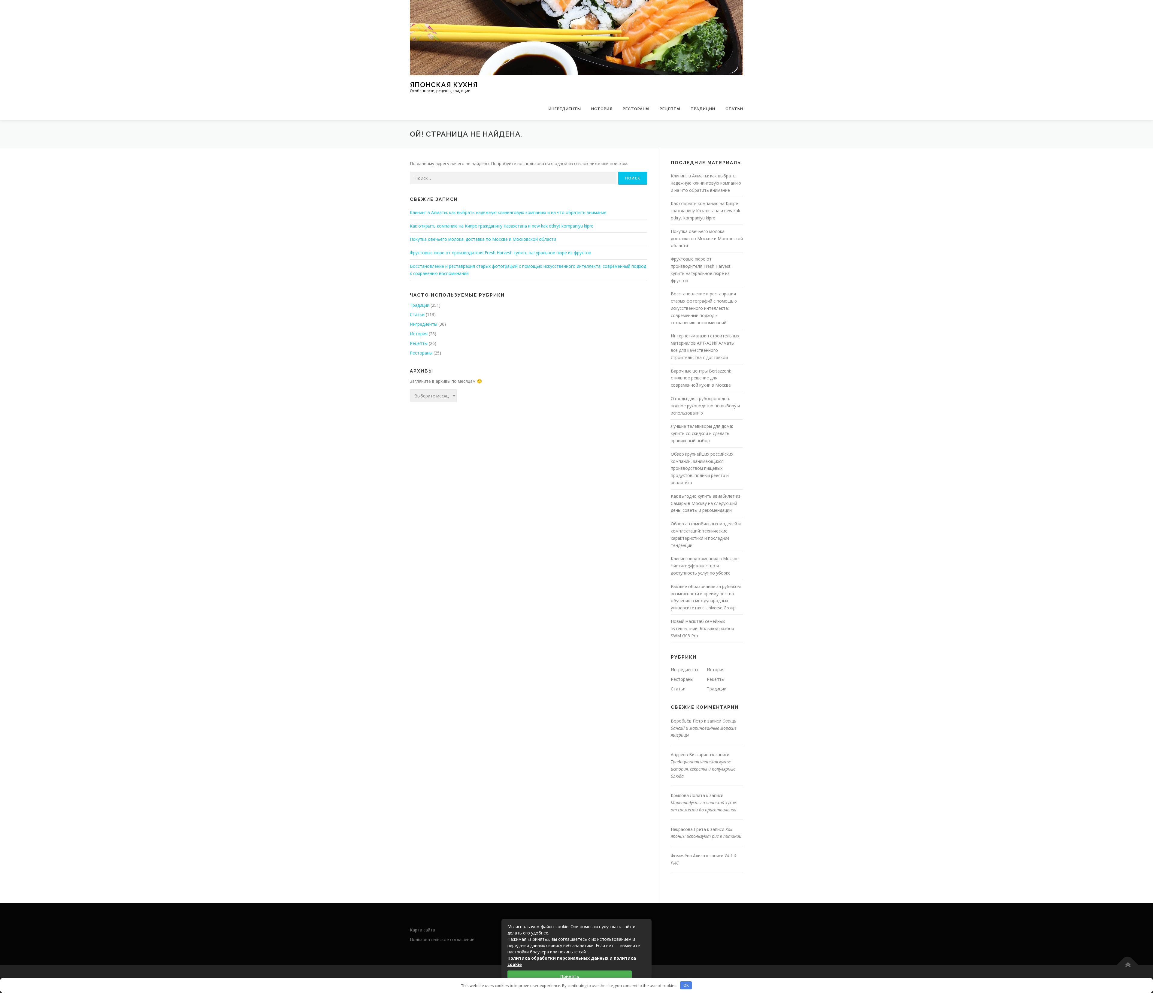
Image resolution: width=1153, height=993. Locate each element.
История (602, 109)
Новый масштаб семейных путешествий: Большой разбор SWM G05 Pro (702, 628)
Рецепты (670, 109)
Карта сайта (422, 930)
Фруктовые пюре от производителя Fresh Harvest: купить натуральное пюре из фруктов (500, 252)
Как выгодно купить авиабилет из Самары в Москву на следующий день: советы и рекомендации (705, 503)
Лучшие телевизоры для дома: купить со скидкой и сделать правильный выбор (702, 433)
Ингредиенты (565, 109)
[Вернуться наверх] (1127, 965)
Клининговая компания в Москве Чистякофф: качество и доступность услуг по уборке (705, 566)
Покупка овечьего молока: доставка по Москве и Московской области (483, 239)
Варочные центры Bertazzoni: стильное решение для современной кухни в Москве (701, 378)
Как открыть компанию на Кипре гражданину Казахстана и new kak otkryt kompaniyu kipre (501, 226)
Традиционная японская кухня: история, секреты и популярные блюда (703, 769)
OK (686, 985)
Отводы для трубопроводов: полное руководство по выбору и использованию (705, 406)
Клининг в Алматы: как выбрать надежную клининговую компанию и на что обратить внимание (508, 212)
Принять (569, 976)
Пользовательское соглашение (442, 939)
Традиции (703, 109)
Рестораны (636, 109)
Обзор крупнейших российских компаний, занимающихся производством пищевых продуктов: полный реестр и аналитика (702, 468)
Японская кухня (444, 84)
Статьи (734, 109)
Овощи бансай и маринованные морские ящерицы (704, 728)
